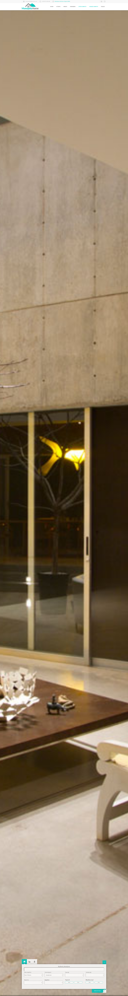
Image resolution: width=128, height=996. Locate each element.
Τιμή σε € (67, 980)
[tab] (24, 961)
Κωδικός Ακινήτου (64, 966)
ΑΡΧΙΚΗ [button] (51, 6)
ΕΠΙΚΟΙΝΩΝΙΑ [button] (72, 6)
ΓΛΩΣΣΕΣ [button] (103, 6)
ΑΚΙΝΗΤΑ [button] (65, 6)
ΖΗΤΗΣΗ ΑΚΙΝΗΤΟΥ (82, 6)
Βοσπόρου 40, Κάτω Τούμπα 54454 (62, 1)
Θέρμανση (26, 979)
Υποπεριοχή (88, 972)
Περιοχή (67, 972)
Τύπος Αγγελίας (27, 972)
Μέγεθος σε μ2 (89, 980)
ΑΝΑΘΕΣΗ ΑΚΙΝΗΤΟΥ (93, 6)
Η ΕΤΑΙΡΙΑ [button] (58, 6)
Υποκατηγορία (48, 972)
